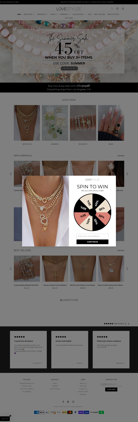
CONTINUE (92, 242)
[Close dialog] (23, 177)
